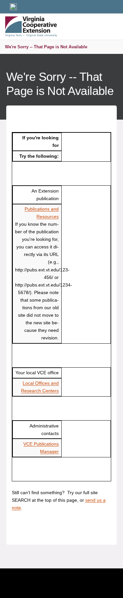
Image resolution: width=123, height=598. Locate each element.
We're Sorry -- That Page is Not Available (46, 46)
